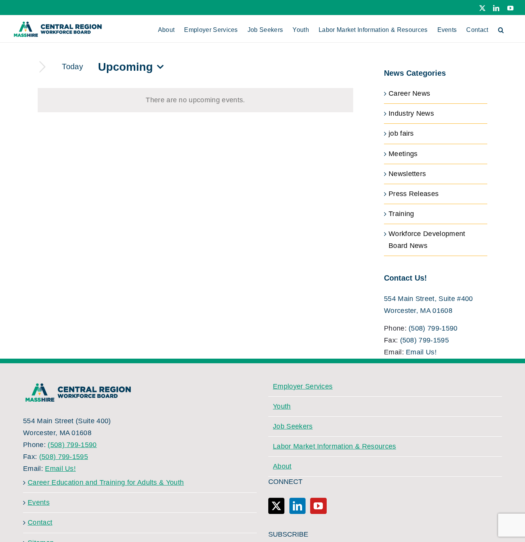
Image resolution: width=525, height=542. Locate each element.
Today (72, 66)
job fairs (401, 133)
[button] (501, 28)
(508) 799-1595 (424, 340)
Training (401, 214)
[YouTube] (318, 506)
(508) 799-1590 (433, 328)
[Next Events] (42, 67)
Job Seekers (293, 426)
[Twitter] (276, 506)
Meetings (403, 154)
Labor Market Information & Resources (334, 446)
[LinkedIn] (297, 506)
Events (39, 502)
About (282, 466)
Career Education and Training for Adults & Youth (106, 482)
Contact (40, 522)
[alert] (195, 100)
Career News (409, 93)
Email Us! (421, 352)
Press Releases (414, 194)
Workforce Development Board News (427, 239)
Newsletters (407, 174)
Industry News (411, 113)
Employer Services (302, 386)
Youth (282, 406)
